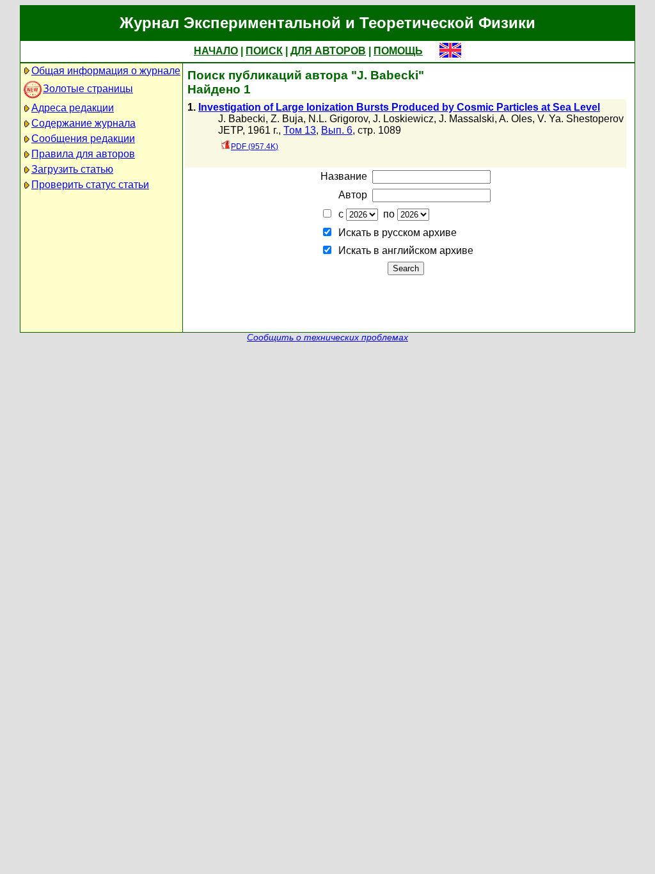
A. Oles (515, 118)
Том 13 (299, 130)
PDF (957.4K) (254, 146)
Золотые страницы (88, 88)
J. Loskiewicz (403, 118)
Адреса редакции (72, 107)
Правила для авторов (83, 153)
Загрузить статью (72, 169)
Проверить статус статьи (90, 184)
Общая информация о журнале (105, 70)
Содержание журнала (83, 123)
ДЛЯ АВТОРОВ (328, 50)
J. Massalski (466, 118)
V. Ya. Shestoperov (580, 118)
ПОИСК (264, 50)
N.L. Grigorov (338, 118)
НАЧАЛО (216, 50)
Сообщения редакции (83, 138)
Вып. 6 (336, 130)
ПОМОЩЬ (398, 50)
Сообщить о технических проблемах (327, 337)
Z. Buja (287, 118)
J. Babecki (241, 118)
